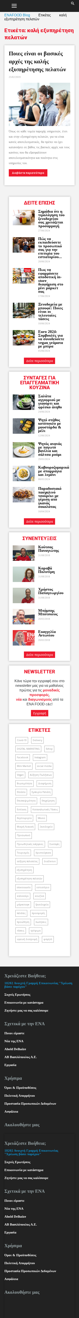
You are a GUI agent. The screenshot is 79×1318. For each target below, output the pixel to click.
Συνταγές (55, 844)
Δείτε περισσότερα (39, 361)
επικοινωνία (24, 887)
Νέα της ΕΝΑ (13, 1041)
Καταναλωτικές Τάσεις (45, 809)
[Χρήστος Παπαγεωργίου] (24, 595)
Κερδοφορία (24, 818)
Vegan (20, 774)
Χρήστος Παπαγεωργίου (50, 591)
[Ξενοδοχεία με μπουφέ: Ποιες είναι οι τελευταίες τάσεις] (24, 310)
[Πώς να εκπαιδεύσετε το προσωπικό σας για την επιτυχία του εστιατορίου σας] (24, 245)
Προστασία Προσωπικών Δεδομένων (30, 1103)
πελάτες (21, 913)
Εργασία (10, 1065)
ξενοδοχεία (42, 904)
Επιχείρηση (48, 800)
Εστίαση (21, 809)
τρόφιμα (36, 930)
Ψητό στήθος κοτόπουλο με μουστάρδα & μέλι (49, 425)
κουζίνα (39, 895)
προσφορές (38, 913)
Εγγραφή (39, 713)
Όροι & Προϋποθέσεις (20, 1087)
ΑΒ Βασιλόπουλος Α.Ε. (20, 1057)
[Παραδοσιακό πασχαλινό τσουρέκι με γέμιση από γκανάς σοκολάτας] (24, 494)
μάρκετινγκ (23, 904)
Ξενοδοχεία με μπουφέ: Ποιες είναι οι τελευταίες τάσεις (50, 311)
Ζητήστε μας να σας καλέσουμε (26, 1010)
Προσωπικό (23, 835)
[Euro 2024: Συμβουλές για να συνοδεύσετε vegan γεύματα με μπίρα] (24, 337)
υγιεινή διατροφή (27, 939)
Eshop (49, 748)
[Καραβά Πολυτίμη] (24, 574)
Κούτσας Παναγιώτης (48, 549)
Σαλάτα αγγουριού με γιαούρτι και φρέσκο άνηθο (50, 401)
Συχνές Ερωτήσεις (17, 994)
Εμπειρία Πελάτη (41, 792)
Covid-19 (22, 740)
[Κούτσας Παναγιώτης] (24, 553)
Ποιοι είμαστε (14, 1033)
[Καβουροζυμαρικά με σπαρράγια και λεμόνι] (24, 473)
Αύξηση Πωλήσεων (41, 774)
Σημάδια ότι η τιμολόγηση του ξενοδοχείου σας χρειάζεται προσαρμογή (51, 218)
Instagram (40, 757)
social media (44, 766)
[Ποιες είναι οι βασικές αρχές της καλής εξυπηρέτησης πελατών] (39, 104)
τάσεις (20, 930)
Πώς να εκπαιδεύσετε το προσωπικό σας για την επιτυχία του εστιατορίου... (50, 248)
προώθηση (23, 922)
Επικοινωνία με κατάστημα (23, 1002)
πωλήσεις (41, 922)
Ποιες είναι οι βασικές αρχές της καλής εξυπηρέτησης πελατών (37, 61)
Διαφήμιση (44, 783)
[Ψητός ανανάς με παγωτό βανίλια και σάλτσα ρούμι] (24, 450)
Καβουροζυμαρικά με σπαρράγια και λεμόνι (53, 471)
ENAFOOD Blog (17, 15)
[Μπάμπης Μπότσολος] (24, 616)
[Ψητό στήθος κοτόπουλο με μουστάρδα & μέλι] (24, 426)
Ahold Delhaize (15, 1049)
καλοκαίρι (23, 895)
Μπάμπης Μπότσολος (48, 612)
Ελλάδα (21, 792)
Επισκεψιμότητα (26, 800)
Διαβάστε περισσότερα (28, 173)
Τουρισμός (23, 852)
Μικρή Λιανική (25, 826)
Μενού (41, 818)
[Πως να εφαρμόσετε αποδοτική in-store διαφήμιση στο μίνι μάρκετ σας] (24, 276)
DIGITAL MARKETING (28, 748)
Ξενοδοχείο (46, 826)
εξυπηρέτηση (24, 869)
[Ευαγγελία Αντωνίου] (24, 638)
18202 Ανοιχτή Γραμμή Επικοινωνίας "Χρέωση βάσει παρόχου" (31, 1152)
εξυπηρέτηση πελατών (29, 878)
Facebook (22, 757)
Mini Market (24, 766)
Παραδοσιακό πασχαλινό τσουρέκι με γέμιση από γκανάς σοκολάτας (49, 497)
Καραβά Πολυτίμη (46, 570)
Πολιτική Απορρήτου (19, 1095)
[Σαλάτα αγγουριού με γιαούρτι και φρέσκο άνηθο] (24, 402)
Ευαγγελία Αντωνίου (47, 633)
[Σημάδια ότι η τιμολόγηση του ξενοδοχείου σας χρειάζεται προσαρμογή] (24, 217)
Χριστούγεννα (43, 852)
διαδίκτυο (50, 861)
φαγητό (47, 939)
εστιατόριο (43, 887)
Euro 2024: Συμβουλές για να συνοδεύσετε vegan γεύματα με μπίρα (51, 338)
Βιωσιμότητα (24, 783)
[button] (73, 6)
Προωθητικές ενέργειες (30, 844)
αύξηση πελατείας (27, 861)
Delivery (37, 740)
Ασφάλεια (11, 1111)
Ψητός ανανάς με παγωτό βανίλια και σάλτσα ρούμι (50, 449)
